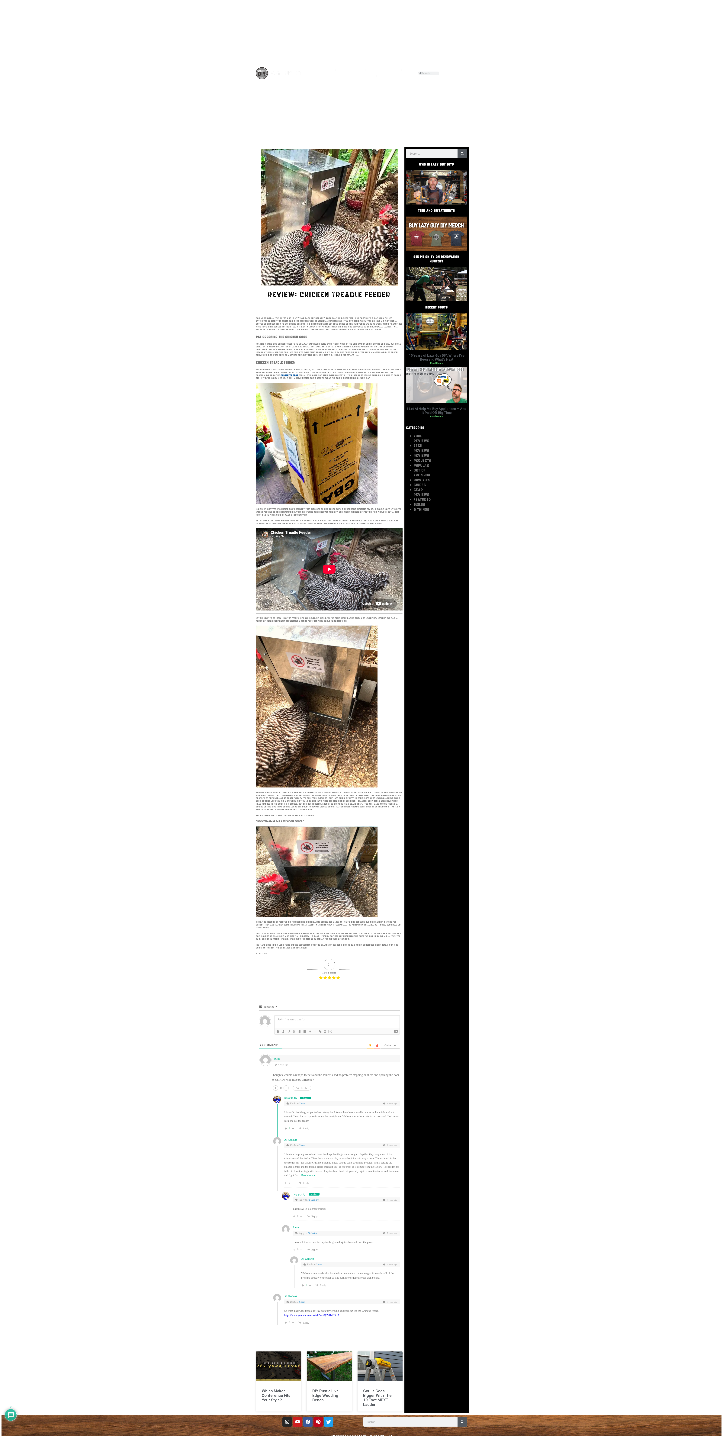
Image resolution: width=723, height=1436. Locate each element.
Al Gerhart (290, 1139)
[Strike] (294, 1031)
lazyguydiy (290, 1097)
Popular (421, 465)
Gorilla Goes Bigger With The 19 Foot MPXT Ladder (377, 1398)
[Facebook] (308, 1422)
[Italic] (283, 1031)
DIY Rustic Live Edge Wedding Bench (325, 1395)
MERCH (365, 76)
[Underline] (288, 1031)
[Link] (320, 1031)
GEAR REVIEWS (421, 492)
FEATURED (422, 499)
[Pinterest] (467, 75)
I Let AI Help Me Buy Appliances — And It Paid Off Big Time (436, 411)
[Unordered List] (304, 1031)
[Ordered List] (299, 1031)
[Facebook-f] (467, 71)
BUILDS (420, 504)
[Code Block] (315, 1031)
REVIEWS (333, 76)
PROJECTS (379, 70)
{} (325, 1031)
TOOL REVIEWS (421, 438)
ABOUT (346, 70)
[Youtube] (455, 71)
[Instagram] (461, 71)
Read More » (436, 363)
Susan (302, 1103)
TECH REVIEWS (421, 448)
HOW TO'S (422, 480)
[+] (330, 1031)
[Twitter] (328, 1422)
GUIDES (420, 484)
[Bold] (278, 1031)
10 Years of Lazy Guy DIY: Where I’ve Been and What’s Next (436, 357)
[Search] (462, 153)
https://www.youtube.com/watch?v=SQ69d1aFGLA (311, 1315)
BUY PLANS (391, 76)
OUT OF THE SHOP (422, 473)
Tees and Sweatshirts (436, 210)
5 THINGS (421, 509)
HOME (325, 70)
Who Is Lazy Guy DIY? (436, 164)
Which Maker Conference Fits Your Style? (276, 1395)
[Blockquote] (309, 1031)
